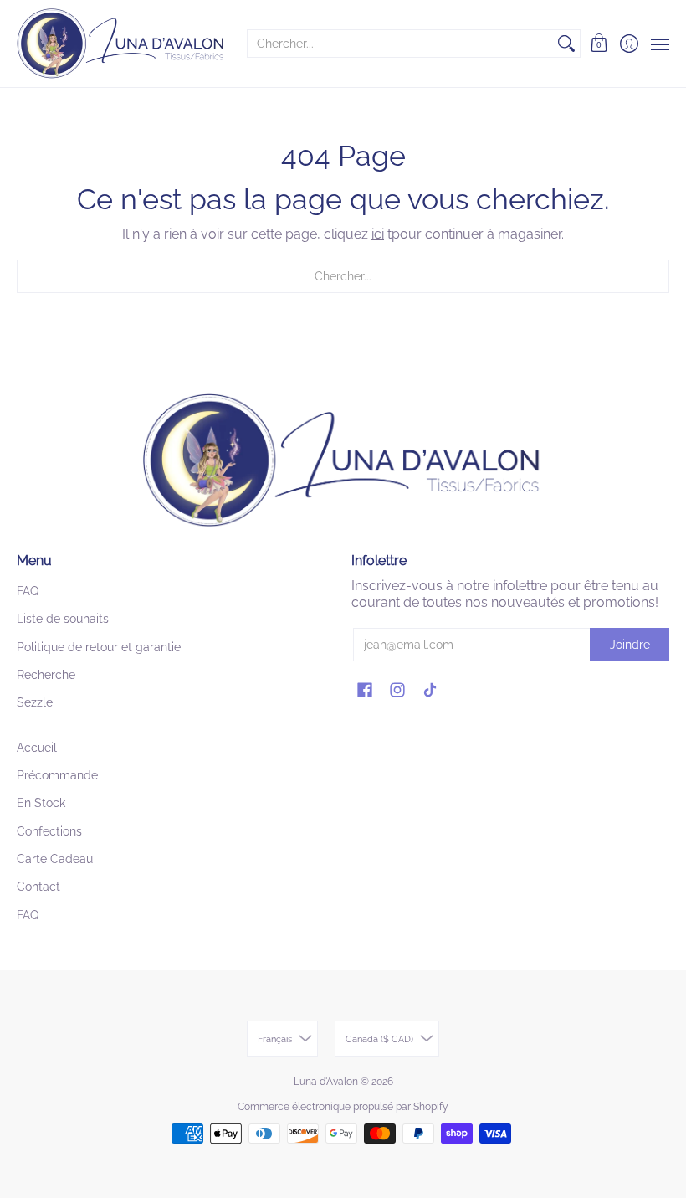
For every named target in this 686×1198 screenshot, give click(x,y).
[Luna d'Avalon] (121, 43)
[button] (599, 43)
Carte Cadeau (55, 859)
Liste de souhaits (63, 618)
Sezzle (35, 702)
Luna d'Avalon (326, 1081)
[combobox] (400, 43)
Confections (49, 831)
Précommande (57, 775)
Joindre (630, 644)
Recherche (46, 674)
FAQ (27, 591)
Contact (38, 886)
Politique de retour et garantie (99, 647)
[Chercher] (566, 43)
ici (377, 234)
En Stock (41, 803)
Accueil (37, 747)
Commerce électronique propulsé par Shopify (343, 1107)
